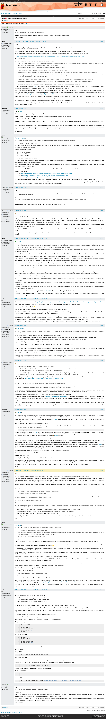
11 (95, 18)
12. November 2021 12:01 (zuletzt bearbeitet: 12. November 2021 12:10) (31, 589)
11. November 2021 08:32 (20, 325)
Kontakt (43, 716)
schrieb (23, 138)
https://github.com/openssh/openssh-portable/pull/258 (40, 94)
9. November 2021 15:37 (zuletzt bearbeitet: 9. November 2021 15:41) (30, 41)
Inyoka (7, 715)
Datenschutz (48, 716)
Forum (81, 3)
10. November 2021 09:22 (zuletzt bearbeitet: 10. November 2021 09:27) (31, 135)
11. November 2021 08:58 (20, 360)
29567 (7, 32)
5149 (7, 113)
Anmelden (96, 1)
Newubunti (4, 108)
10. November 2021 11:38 (20, 210)
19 (6, 48)
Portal (76, 3)
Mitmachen (102, 3)
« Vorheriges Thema (90, 710)
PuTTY (36, 86)
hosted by (3, 1)
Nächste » (101, 18)
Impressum (54, 716)
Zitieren (101, 27)
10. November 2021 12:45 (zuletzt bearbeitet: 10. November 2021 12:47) (31, 298)
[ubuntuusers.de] (10, 6)
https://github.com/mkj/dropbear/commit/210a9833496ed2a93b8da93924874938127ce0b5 (45, 175)
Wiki (86, 3)
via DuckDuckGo (101, 13)
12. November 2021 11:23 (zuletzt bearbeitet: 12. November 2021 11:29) (31, 522)
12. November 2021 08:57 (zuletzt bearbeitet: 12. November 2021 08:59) (31, 470)
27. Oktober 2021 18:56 (20, 27)
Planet (95, 3)
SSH (20, 13)
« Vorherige (81, 18)
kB (2, 211)
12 (97, 18)
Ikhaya (90, 3)
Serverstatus (60, 716)
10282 (7, 219)
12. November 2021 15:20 (20, 684)
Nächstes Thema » (100, 710)
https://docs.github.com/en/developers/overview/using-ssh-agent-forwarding (44, 378)
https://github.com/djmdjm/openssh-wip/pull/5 (56, 396)
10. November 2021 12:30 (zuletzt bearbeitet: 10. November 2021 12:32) (31, 238)
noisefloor (4, 27)
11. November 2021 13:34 (20, 409)
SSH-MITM (48, 291)
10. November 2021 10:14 (20, 187)
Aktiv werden (7, 13)
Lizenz (39, 716)
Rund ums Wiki (14, 13)
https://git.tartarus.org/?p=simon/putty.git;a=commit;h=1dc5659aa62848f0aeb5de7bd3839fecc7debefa (46, 173)
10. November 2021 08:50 (20, 108)
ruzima (3, 41)
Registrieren (102, 1)
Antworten (5, 20)
